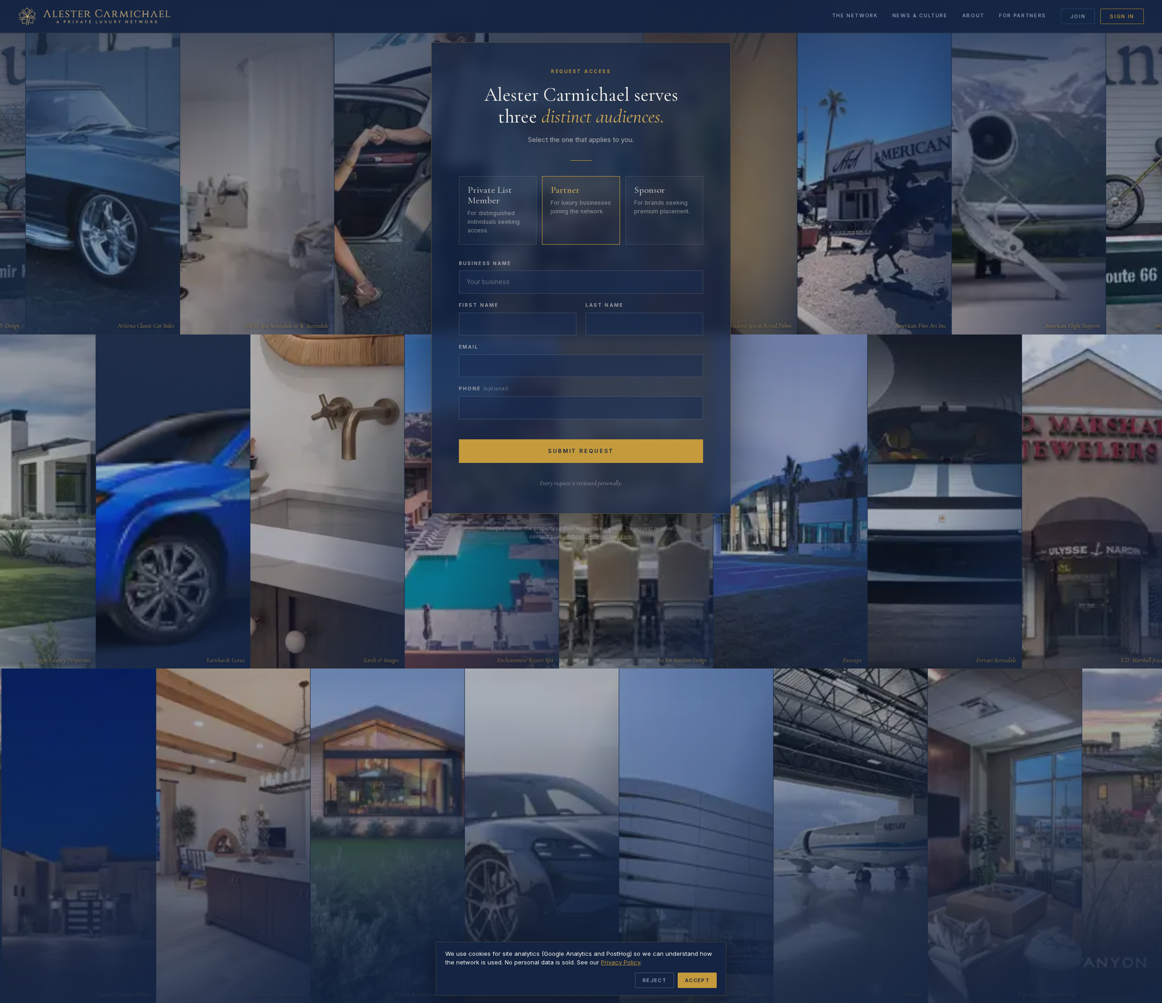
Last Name (604, 305)
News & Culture (920, 15)
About (973, 15)
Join (1078, 16)
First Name (478, 305)
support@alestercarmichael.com (590, 536)
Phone (484, 389)
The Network (855, 15)
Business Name (485, 263)
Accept (697, 980)
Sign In (1122, 16)
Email (469, 347)
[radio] (498, 210)
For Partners (1022, 15)
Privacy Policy (620, 962)
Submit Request (581, 450)
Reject (654, 980)
